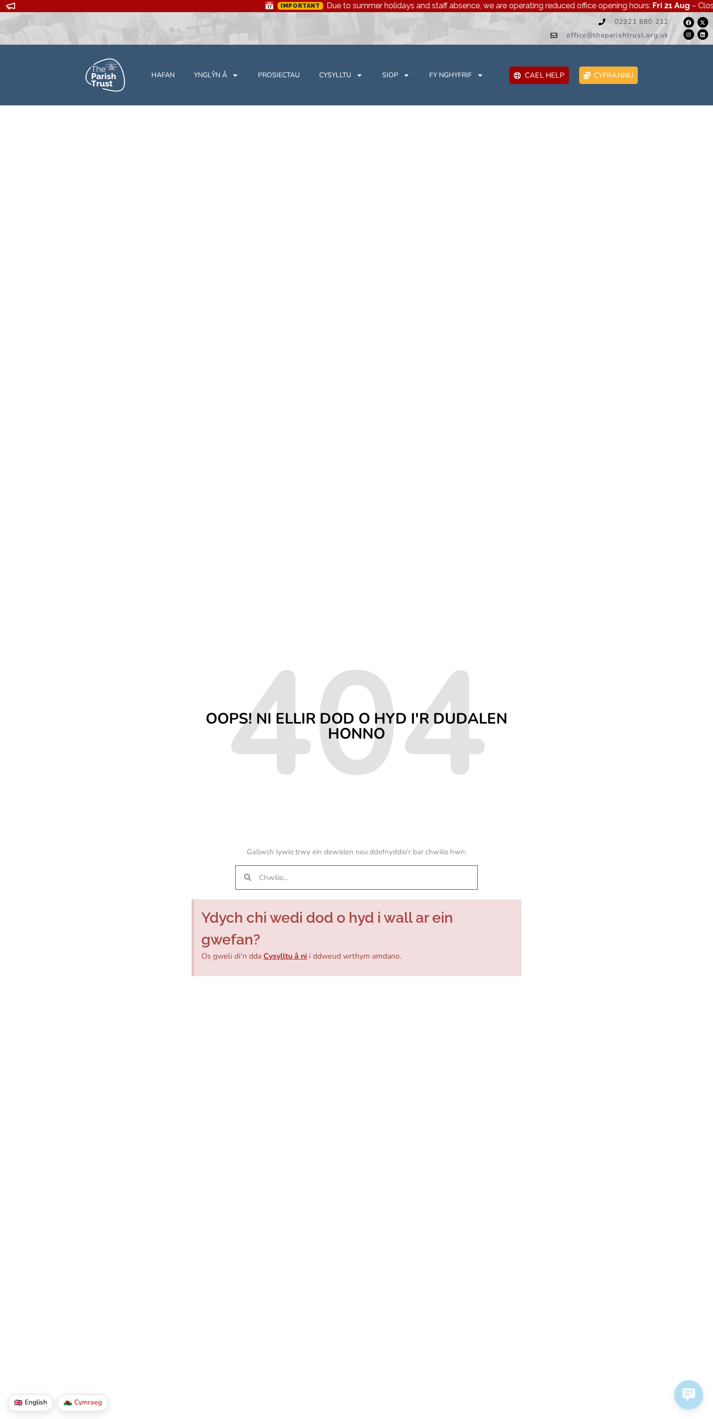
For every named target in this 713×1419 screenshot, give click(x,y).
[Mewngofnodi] (688, 34)
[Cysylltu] (688, 22)
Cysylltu (335, 75)
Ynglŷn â (210, 75)
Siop (390, 75)
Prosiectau (279, 75)
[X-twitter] (702, 22)
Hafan (163, 75)
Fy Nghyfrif (450, 75)
